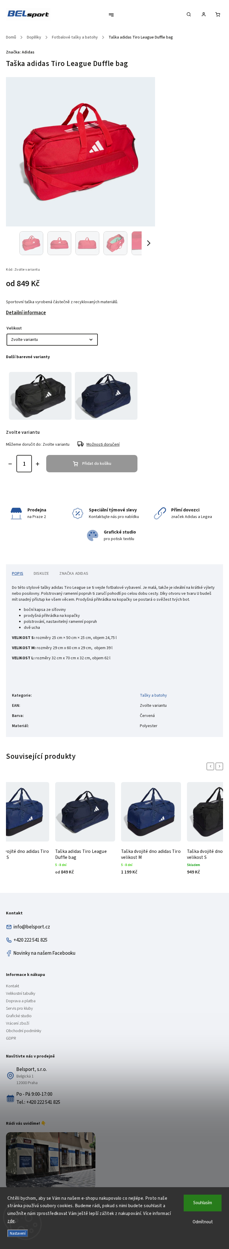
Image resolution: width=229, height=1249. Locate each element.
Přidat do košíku (96, 464)
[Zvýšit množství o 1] (37, 464)
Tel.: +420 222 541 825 (38, 1102)
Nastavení (18, 1233)
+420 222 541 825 (30, 940)
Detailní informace (26, 312)
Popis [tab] (17, 574)
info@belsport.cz (31, 927)
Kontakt (12, 986)
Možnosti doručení (103, 445)
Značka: (20, 52)
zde (11, 1221)
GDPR (11, 1038)
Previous (211, 766)
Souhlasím (202, 1203)
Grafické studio (19, 1016)
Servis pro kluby (19, 1009)
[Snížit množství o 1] (10, 464)
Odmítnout (203, 1222)
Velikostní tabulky (20, 994)
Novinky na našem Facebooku (44, 953)
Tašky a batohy (153, 695)
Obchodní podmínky (23, 1031)
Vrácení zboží (17, 1023)
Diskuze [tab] (41, 574)
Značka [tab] (73, 574)
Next (220, 766)
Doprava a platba (20, 1001)
